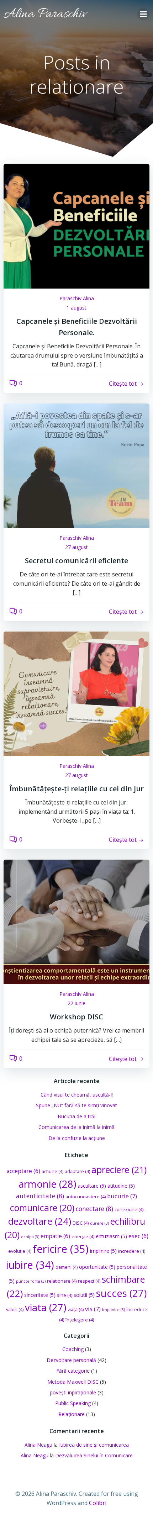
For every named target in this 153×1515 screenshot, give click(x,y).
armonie (47, 1184)
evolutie (19, 1251)
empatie (55, 1236)
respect (89, 1281)
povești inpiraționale (73, 1392)
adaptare (77, 1171)
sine (64, 1295)
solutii (84, 1295)
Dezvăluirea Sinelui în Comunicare (94, 1455)
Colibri (97, 1503)
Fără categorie (73, 1370)
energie (83, 1237)
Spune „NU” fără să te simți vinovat (76, 1105)
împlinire (113, 1309)
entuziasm (111, 1236)
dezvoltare (39, 1221)
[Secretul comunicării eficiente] (76, 465)
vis (93, 1309)
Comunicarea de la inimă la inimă (76, 1127)
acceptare (23, 1171)
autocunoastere (85, 1197)
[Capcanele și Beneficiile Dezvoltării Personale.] (76, 225)
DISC (81, 1223)
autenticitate (40, 1196)
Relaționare (71, 1414)
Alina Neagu (38, 1444)
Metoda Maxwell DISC (73, 1381)
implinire (103, 1250)
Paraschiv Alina (76, 298)
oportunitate (97, 1266)
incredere (131, 1251)
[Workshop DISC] (76, 921)
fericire (61, 1249)
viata (45, 1307)
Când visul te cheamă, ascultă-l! (77, 1094)
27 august (76, 547)
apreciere (119, 1169)
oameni (67, 1267)
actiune (52, 1171)
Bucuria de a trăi (76, 1116)
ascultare (92, 1185)
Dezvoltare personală (71, 1360)
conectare (94, 1208)
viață (76, 1310)
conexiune (129, 1210)
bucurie (122, 1196)
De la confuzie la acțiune (76, 1138)
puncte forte (31, 1281)
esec (138, 1236)
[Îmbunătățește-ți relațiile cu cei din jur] (76, 693)
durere (99, 1223)
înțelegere (79, 1320)
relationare (61, 1281)
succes (121, 1293)
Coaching (73, 1349)
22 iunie (76, 1003)
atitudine (121, 1185)
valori (14, 1310)
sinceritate (40, 1295)
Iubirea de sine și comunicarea (94, 1444)
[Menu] (143, 14)
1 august (76, 307)
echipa (30, 1236)
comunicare (42, 1208)
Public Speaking (73, 1403)
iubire (30, 1265)
